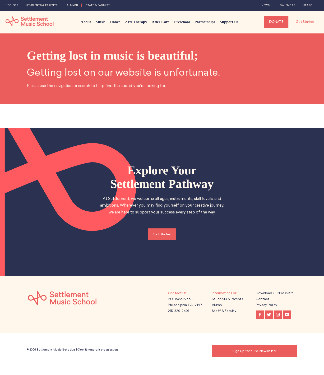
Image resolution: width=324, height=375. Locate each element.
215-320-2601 (178, 311)
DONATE (276, 22)
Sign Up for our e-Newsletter (254, 351)
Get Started (305, 22)
